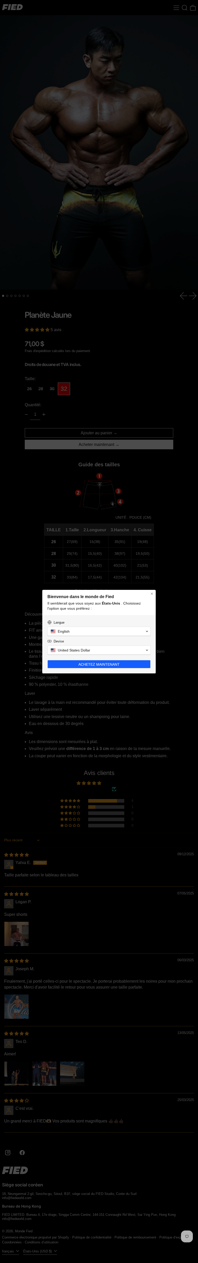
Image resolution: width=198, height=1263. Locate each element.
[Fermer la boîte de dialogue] (152, 594)
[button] (99, 631)
